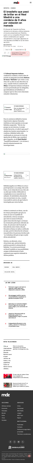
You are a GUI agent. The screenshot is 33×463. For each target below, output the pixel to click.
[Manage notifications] (29, 456)
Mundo (4, 413)
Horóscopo (20, 408)
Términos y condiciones (24, 434)
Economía (4, 408)
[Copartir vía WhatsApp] (5, 52)
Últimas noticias (6, 406)
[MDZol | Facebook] (10, 442)
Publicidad (20, 424)
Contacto (19, 427)
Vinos (3, 418)
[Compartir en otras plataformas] (8, 52)
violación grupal (9, 272)
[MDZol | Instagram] (14, 442)
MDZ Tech (20, 415)
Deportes (6, 8)
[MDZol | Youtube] (18, 442)
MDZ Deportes (8, 44)
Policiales (4, 410)
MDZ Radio (20, 410)
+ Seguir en (7, 49)
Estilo (3, 415)
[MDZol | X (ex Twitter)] (22, 442)
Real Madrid (16, 267)
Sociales (4, 420)
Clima (18, 406)
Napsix (19, 418)
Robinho (6, 267)
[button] (30, 2)
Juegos (19, 413)
